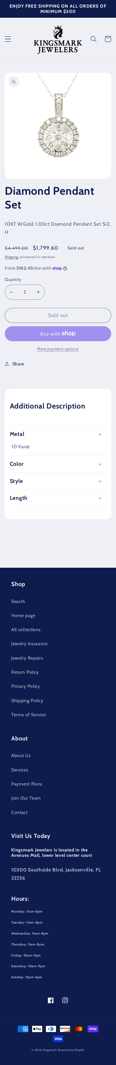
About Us (21, 755)
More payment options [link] (58, 349)
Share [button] (18, 364)
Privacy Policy (25, 686)
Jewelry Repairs (27, 658)
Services (19, 770)
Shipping (11, 257)
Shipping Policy (27, 700)
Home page (23, 615)
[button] (8, 39)
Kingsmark (50, 1049)
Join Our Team (26, 798)
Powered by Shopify (71, 1049)
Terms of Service (28, 714)
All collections (26, 629)
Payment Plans (27, 784)
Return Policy (25, 672)
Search (18, 601)
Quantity (13, 279)
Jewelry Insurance (29, 643)
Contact (19, 812)
